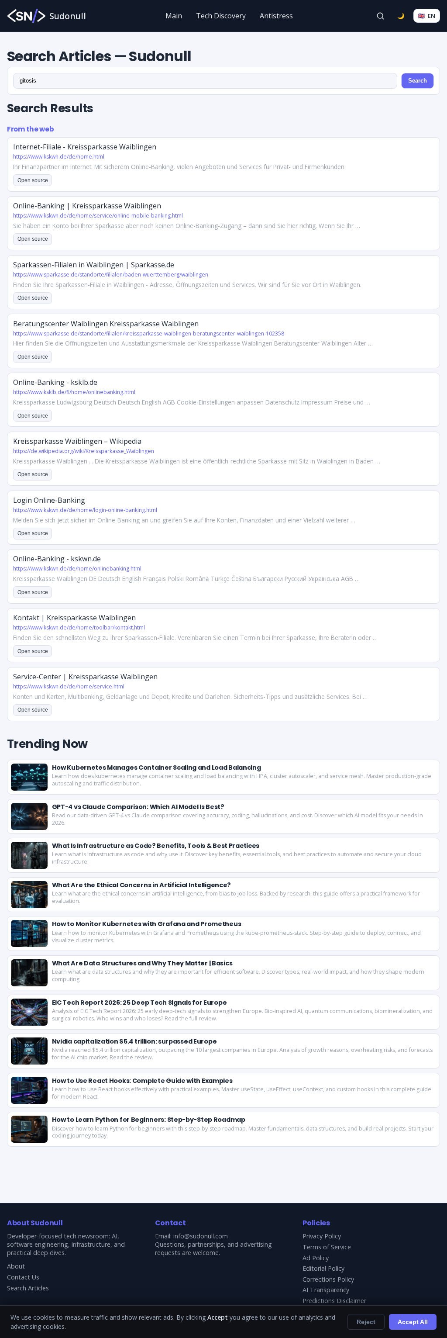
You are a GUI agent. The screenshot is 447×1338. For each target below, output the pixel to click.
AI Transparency (326, 1290)
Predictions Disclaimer (334, 1301)
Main (173, 16)
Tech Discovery (221, 16)
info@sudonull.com (200, 1236)
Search (417, 80)
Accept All (413, 1321)
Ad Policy (316, 1258)
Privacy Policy (322, 1236)
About (16, 1266)
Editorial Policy (323, 1268)
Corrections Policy (328, 1279)
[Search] (381, 16)
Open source (32, 180)
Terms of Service (327, 1247)
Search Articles (28, 1288)
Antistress (276, 16)
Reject (366, 1321)
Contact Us (23, 1277)
